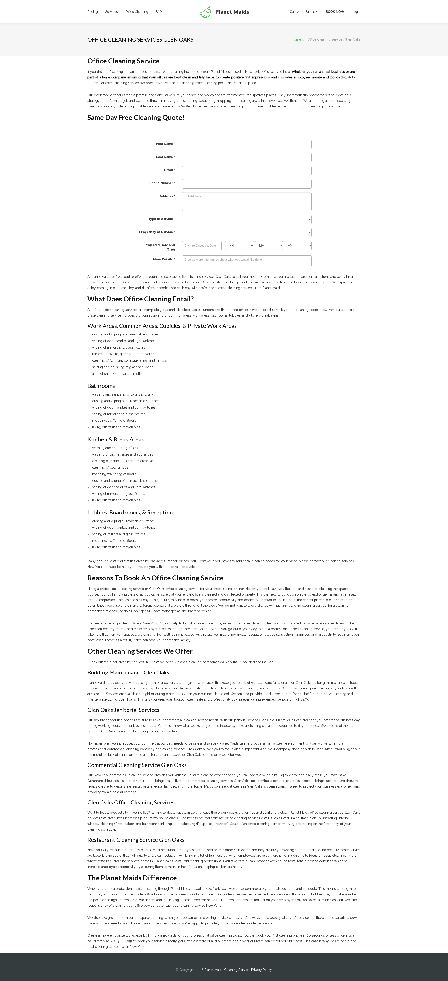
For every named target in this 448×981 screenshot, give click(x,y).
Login (356, 12)
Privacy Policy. (262, 970)
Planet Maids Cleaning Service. (227, 970)
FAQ (159, 12)
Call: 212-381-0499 (304, 12)
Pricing (93, 12)
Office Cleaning (136, 12)
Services (111, 12)
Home (296, 39)
